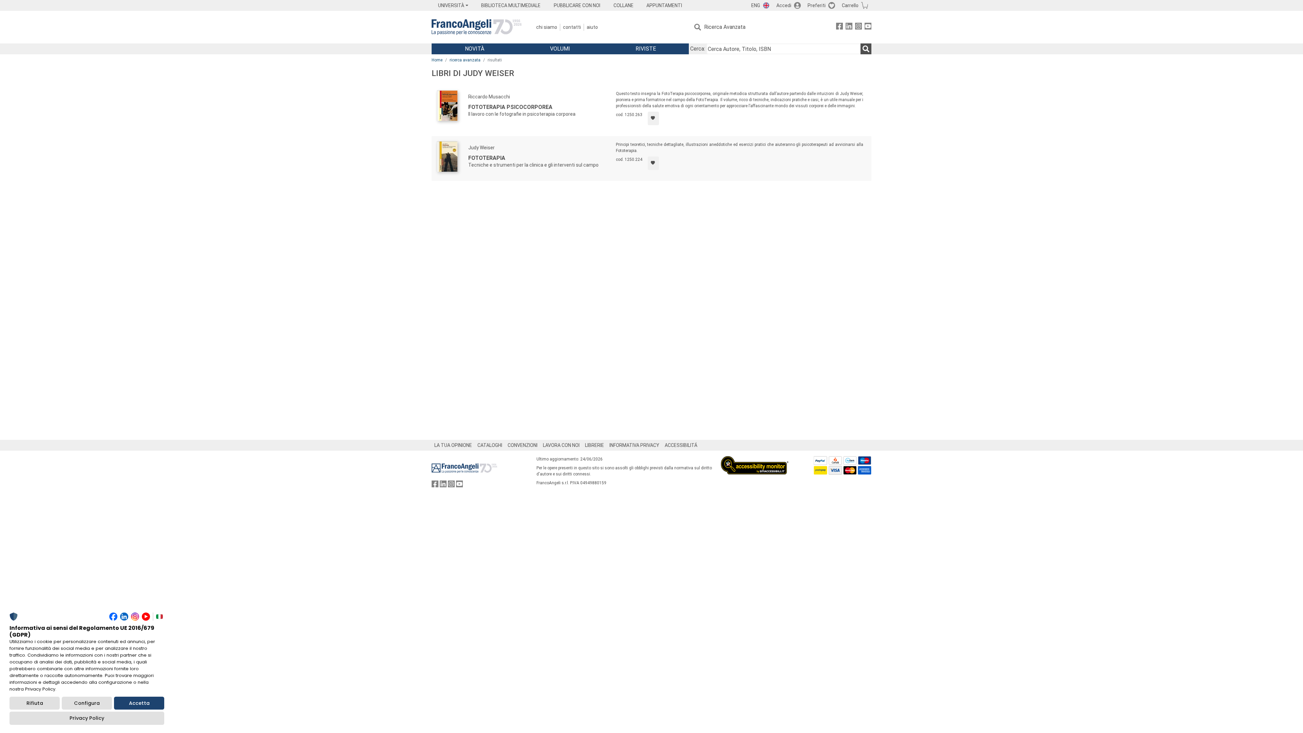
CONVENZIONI (522, 445)
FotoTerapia (486, 158)
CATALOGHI (489, 445)
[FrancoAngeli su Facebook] (839, 27)
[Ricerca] (866, 48)
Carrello (850, 5)
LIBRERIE (594, 445)
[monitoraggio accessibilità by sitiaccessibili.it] (755, 460)
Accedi (783, 5)
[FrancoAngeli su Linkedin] (849, 27)
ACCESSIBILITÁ (681, 445)
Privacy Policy (87, 718)
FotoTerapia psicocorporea (510, 107)
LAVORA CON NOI (561, 445)
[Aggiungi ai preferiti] (653, 118)
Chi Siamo (546, 27)
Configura (87, 703)
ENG (755, 5)
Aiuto (592, 27)
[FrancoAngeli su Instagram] (858, 27)
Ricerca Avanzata (724, 27)
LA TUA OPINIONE (453, 445)
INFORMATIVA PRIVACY (634, 445)
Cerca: (697, 48)
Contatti (572, 27)
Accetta (139, 703)
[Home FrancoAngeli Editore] (477, 27)
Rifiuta (34, 703)
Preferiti (817, 5)
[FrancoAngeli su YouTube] (868, 27)
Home (437, 60)
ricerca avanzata (465, 60)
